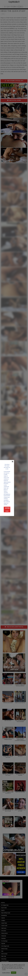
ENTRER (7, 508)
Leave (7, 511)
